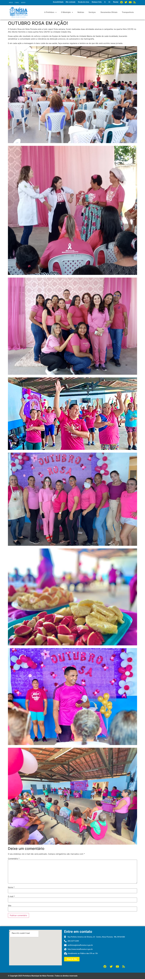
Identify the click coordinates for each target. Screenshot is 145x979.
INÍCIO (11, 2)
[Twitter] (126, 2)
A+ (109, 2)
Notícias (80, 12)
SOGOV (23, 2)
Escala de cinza (83, 2)
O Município (66, 12)
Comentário (13, 858)
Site (9, 905)
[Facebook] (121, 2)
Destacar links (97, 2)
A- (105, 2)
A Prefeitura (49, 12)
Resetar (115, 2)
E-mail (11, 896)
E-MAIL (17, 2)
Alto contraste (70, 2)
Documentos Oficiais (108, 12)
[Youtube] (130, 2)
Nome (11, 887)
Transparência (128, 12)
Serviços (92, 12)
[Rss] (134, 2)
